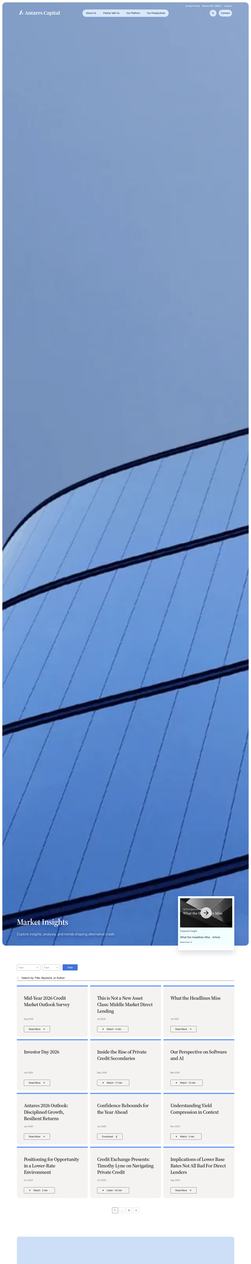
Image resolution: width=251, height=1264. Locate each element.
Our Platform (133, 13)
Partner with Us (111, 13)
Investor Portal (193, 6)
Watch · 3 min (188, 1137)
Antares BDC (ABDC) (212, 6)
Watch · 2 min (42, 1191)
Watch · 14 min (189, 1083)
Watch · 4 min (115, 1030)
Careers (228, 6)
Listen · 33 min (115, 1191)
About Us (91, 13)
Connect (225, 13)
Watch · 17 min (115, 1083)
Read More (39, 1030)
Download (112, 1137)
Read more (185, 942)
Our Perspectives (156, 13)
